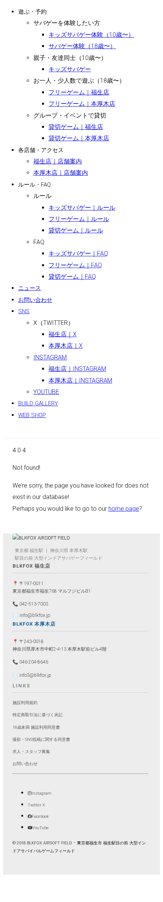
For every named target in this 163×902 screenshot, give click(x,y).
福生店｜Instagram (77, 368)
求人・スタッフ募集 (31, 751)
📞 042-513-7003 (30, 604)
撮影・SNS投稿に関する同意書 (41, 739)
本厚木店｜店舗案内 (60, 172)
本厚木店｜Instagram (80, 380)
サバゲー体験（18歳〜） (82, 46)
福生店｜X (63, 334)
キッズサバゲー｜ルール (82, 207)
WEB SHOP (32, 415)
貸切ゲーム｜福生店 (76, 126)
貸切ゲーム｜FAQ (72, 276)
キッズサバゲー (70, 69)
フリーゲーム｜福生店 (79, 92)
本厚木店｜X (66, 345)
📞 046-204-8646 (30, 662)
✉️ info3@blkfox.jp (32, 675)
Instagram (50, 357)
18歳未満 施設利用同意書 (36, 727)
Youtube (46, 391)
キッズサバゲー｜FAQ (78, 253)
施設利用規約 (25, 702)
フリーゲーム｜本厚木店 (82, 103)
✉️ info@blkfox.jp (31, 615)
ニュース (29, 288)
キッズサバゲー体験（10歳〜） (91, 34)
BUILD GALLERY (38, 403)
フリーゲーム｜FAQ (75, 265)
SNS (24, 311)
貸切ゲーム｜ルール (76, 230)
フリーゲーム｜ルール (79, 219)
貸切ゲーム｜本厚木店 (79, 138)
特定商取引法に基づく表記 (38, 714)
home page (123, 508)
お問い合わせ (35, 299)
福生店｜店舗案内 (57, 161)
